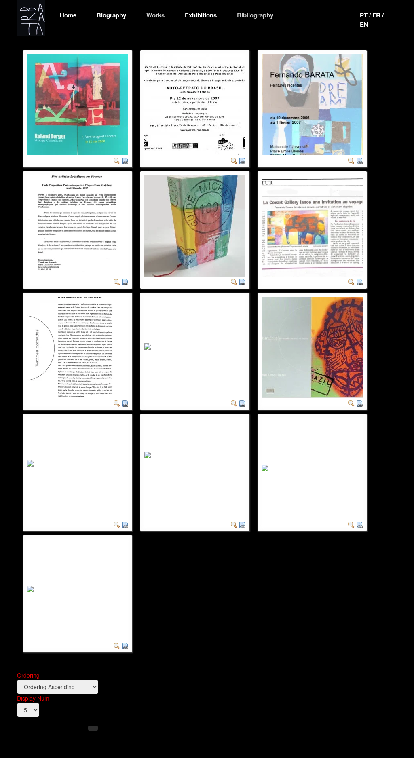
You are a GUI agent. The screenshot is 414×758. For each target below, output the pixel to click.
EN (364, 24)
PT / (366, 15)
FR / (378, 15)
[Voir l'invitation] (125, 160)
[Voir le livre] (242, 524)
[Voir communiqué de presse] (125, 281)
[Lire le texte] (125, 403)
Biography (111, 15)
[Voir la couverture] (242, 281)
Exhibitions (201, 15)
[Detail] (117, 160)
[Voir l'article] (359, 281)
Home (68, 15)
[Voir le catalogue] (125, 645)
